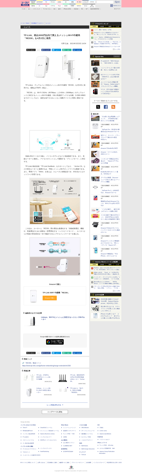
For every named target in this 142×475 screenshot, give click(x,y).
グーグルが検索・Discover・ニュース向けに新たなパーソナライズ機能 (110, 180)
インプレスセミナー (46, 437)
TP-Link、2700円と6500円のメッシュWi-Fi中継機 (43, 377)
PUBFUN (100, 437)
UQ (54, 9)
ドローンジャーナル (28, 440)
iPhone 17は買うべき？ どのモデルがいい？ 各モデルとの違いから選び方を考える (110, 316)
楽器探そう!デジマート (69, 430)
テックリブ (82, 452)
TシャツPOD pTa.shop (106, 445)
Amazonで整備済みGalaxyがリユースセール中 (107, 46)
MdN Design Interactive (88, 449)
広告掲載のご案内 (52, 462)
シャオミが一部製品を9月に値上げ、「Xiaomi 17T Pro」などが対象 (110, 161)
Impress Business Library (47, 434)
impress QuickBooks (105, 434)
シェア (47, 50)
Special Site (99, 56)
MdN (80, 443)
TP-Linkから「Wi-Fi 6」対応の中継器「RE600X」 (76, 390)
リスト (38, 50)
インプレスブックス (46, 448)
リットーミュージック (69, 427)
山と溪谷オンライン (68, 442)
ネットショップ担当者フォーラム (49, 430)
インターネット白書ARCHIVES (31, 455)
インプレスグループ (99, 462)
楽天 (59, 9)
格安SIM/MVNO (94, 9)
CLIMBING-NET (67, 446)
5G (82, 9)
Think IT (25, 427)
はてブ (58, 50)
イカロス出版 (83, 425)
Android (76, 9)
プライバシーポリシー (78, 462)
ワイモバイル (47, 9)
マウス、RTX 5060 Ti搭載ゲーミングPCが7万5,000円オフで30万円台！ (110, 91)
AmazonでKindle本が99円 (109, 148)
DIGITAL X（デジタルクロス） (48, 440)
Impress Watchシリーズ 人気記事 (106, 262)
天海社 (101, 427)
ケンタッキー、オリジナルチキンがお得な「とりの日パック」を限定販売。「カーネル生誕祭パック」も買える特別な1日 (107, 278)
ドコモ (23, 9)
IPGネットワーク (102, 442)
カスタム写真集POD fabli (107, 448)
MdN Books (84, 446)
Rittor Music (64, 425)
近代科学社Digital (68, 451)
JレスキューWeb (86, 437)
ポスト (32, 50)
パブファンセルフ (105, 439)
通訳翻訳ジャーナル (87, 434)
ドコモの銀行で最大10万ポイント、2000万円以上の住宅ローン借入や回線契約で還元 (110, 217)
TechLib (83, 454)
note (68, 50)
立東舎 (65, 437)
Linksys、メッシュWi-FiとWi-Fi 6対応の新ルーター (43, 390)
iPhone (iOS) (67, 9)
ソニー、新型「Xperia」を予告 (102, 29)
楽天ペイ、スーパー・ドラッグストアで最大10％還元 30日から (110, 137)
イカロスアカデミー (87, 440)
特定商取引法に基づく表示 (114, 462)
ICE (99, 425)
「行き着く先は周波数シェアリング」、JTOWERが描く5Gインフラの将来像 (110, 119)
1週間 (109, 26)
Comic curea (103, 430)
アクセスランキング (101, 24)
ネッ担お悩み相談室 (28, 443)
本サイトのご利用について (27, 462)
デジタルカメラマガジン (29, 449)
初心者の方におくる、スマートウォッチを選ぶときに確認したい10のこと (110, 308)
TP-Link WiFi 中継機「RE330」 (56, 293)
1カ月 (117, 26)
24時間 (102, 26)
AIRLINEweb (85, 427)
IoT (87, 9)
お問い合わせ (41, 462)
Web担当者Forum (28, 430)
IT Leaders (26, 437)
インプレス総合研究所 (29, 434)
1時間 (94, 26)
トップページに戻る (54, 412)
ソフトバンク (36, 9)
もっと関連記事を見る (54, 405)
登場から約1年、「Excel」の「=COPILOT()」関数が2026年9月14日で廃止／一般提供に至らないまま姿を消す (107, 274)
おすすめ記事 (99, 295)
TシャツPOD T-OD (69, 434)
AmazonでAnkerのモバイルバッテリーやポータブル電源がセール (110, 230)
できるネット (26, 452)
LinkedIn (79, 50)
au (29, 9)
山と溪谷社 (64, 440)
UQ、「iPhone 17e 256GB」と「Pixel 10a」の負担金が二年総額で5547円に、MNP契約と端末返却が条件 (107, 43)
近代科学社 (64, 449)
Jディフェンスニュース (87, 430)
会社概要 (88, 462)
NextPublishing (44, 451)
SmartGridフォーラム (46, 427)
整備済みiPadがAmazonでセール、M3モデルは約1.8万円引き (110, 203)
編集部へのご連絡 (64, 462)
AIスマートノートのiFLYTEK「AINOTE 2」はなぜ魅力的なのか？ (110, 77)
